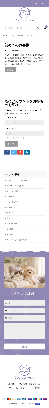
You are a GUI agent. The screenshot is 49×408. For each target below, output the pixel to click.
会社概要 (11, 384)
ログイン (31, 35)
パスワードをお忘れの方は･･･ (16, 138)
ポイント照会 (12, 224)
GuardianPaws (28, 404)
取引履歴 (10, 234)
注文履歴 (10, 207)
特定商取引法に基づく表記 (30, 384)
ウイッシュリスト (13, 202)
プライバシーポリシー (18, 388)
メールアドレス (10, 118)
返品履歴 (10, 229)
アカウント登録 (21, 180)
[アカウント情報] (43, 3)
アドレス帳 (11, 197)
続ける (10, 70)
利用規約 (36, 388)
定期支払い (11, 218)
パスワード (9, 129)
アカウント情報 (16, 35)
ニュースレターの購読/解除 (17, 240)
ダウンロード (12, 213)
